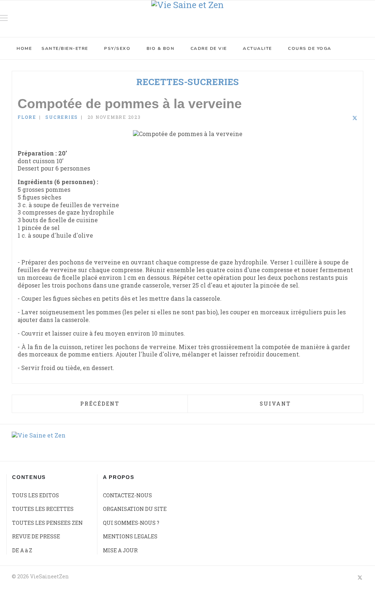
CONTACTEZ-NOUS (127, 495)
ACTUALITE (257, 48)
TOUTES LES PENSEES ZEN (47, 522)
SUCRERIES (61, 117)
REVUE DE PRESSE (36, 536)
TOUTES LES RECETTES (43, 508)
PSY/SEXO (117, 48)
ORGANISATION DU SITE (135, 508)
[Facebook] (335, 118)
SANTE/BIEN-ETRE (64, 48)
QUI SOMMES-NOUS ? (131, 522)
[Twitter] (354, 118)
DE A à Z (22, 550)
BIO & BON (160, 48)
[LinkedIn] (345, 118)
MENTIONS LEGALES (130, 536)
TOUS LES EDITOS (35, 495)
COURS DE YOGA (309, 48)
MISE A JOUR (120, 550)
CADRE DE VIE (208, 48)
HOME (24, 48)
